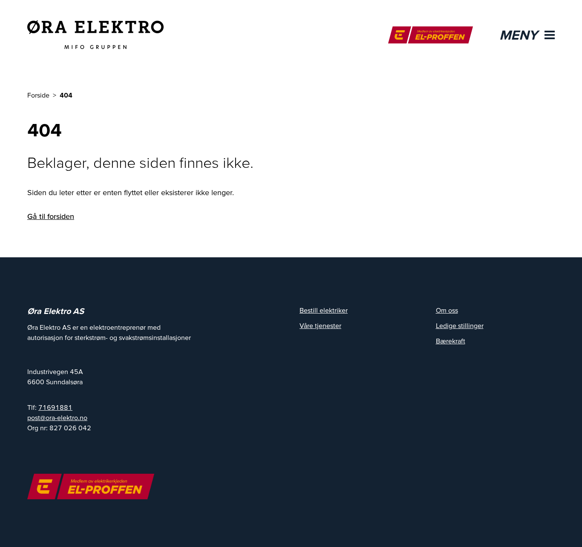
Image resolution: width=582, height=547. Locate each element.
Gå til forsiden (50, 216)
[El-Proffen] (430, 34)
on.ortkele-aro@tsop (57, 417)
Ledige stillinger (460, 325)
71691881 (55, 407)
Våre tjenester (320, 325)
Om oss (447, 310)
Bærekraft (450, 341)
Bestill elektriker (324, 310)
